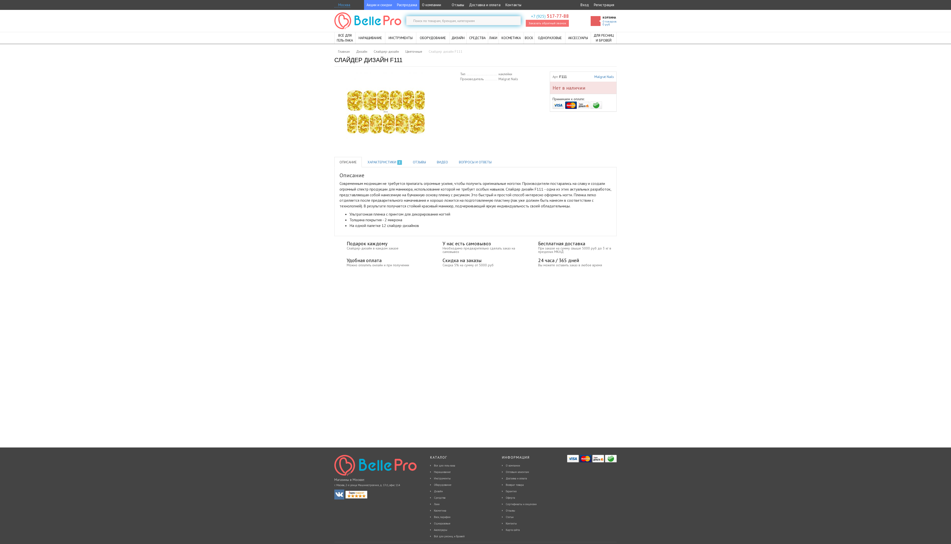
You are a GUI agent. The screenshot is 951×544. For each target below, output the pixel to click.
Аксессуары (440, 530)
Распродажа (407, 4)
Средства (440, 497)
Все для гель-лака (444, 465)
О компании (431, 4)
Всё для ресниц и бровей (449, 536)
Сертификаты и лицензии (521, 504)
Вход (585, 4)
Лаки (437, 504)
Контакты (513, 4)
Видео (442, 162)
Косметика (440, 510)
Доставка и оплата (485, 4)
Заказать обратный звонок (547, 23)
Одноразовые (442, 523)
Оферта (510, 497)
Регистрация (604, 4)
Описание (348, 162)
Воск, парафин (442, 517)
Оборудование (442, 485)
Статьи (510, 517)
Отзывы (457, 4)
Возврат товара (515, 485)
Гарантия (511, 491)
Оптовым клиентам (517, 472)
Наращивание (442, 472)
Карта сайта (513, 530)
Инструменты (442, 478)
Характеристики (384, 162)
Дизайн (438, 491)
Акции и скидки (379, 4)
